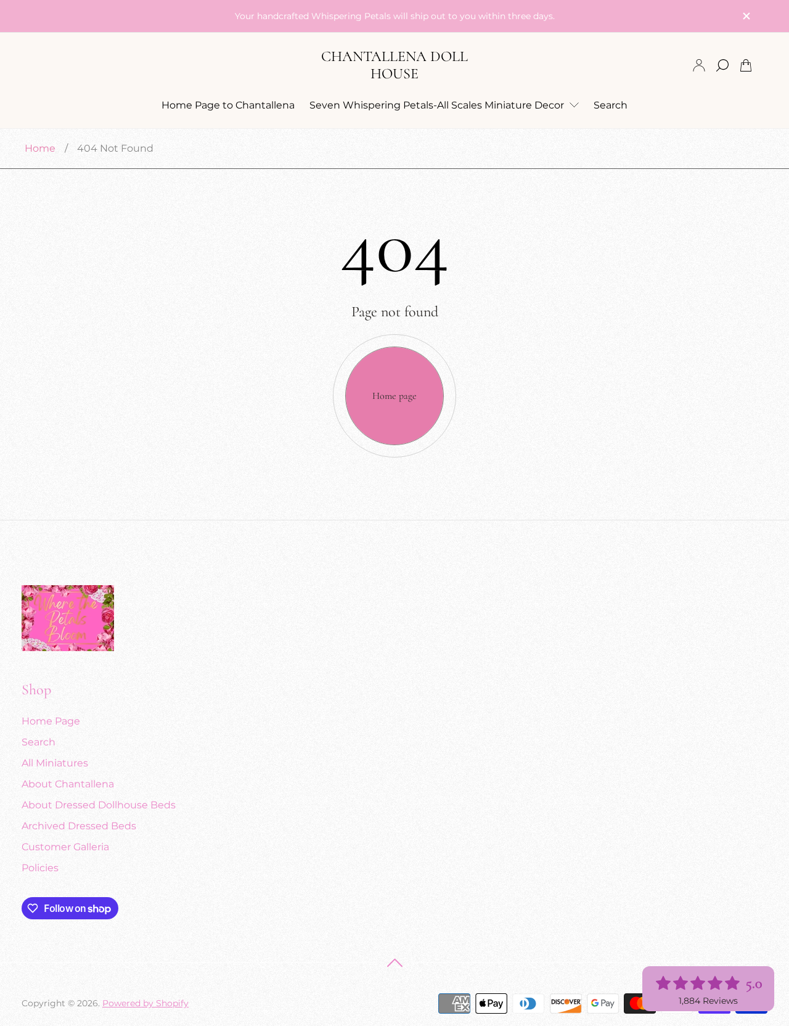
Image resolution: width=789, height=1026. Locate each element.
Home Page (51, 721)
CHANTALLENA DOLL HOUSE (394, 65)
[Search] (722, 65)
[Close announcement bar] (746, 16)
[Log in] (699, 65)
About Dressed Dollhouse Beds (99, 805)
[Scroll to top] (394, 962)
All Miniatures (55, 763)
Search (38, 742)
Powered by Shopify (145, 1003)
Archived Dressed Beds (79, 826)
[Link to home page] (68, 619)
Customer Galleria (65, 847)
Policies (40, 868)
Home (40, 148)
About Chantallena (68, 784)
